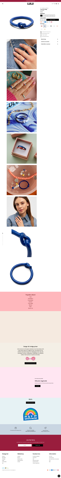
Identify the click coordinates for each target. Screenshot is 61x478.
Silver (30, 306)
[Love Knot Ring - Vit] (41, 29)
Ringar (3, 460)
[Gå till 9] (2, 244)
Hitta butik (34, 457)
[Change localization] (56, 3)
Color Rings (30, 303)
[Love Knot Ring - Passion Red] (41, 26)
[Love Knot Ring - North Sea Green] (51, 26)
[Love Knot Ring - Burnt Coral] (57, 26)
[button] (42, 13)
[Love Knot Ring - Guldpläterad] (44, 29)
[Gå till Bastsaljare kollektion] (16, 327)
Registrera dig (37, 445)
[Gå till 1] (2, 233)
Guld (30, 296)
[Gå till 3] (2, 236)
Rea (2, 463)
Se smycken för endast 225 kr (30, 363)
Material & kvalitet (36, 460)
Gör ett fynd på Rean (30, 402)
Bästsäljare (4, 457)
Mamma (30, 305)
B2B (49, 461)
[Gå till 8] (2, 243)
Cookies (18, 461)
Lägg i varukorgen (52, 19)
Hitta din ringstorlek (36, 463)
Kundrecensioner (35, 461)
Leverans (30, 301)
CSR (49, 460)
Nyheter (3, 456)
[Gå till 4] (2, 237)
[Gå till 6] (2, 240)
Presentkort (30, 298)
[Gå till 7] (2, 241)
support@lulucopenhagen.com (30, 431)
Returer (18, 457)
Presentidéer (30, 300)
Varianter (42, 23)
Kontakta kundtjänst (36, 456)
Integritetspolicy (20, 460)
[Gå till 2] (2, 234)
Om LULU (50, 456)
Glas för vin (30, 308)
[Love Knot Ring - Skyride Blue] (54, 26)
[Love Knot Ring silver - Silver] (48, 26)
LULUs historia (51, 457)
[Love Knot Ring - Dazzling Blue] (44, 26)
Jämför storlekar (43, 17)
